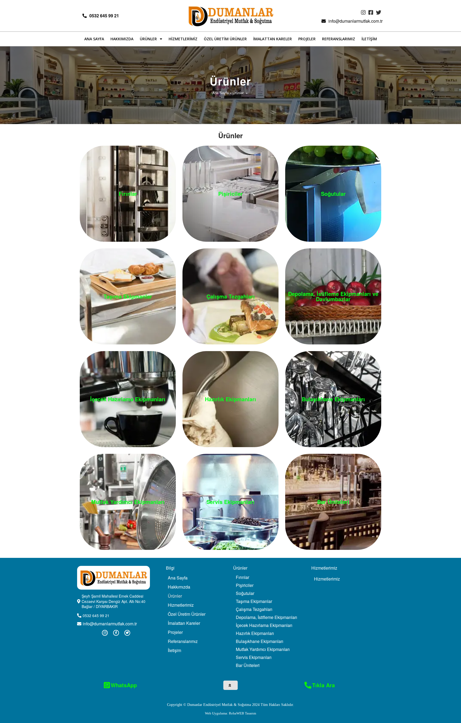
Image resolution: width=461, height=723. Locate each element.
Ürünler (238, 92)
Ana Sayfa (220, 92)
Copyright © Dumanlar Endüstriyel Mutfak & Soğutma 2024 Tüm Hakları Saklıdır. (230, 705)
